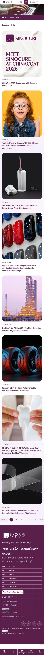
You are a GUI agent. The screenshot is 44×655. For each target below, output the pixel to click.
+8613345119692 (9, 605)
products (30, 652)
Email (4, 652)
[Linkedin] (23, 623)
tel (13, 652)
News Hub (15, 17)
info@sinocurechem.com (12, 616)
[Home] (7, 2)
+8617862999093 (9, 602)
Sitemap (21, 633)
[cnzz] (5, 631)
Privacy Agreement (9, 633)
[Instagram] (34, 623)
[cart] (26, 2)
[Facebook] (29, 623)
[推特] (39, 623)
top (40, 652)
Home (7, 17)
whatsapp (22, 652)
